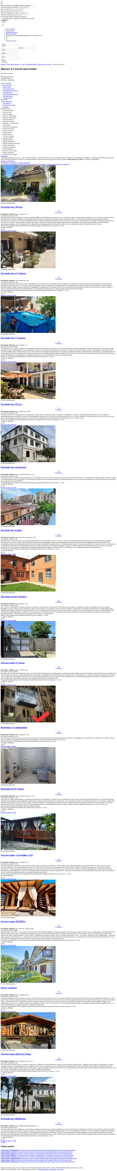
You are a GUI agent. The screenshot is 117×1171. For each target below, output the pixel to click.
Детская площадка (8, 121)
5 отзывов (58, 993)
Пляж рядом (7, 125)
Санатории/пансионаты (10, 94)
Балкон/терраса (7, 134)
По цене (5, 107)
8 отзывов (58, 343)
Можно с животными (9, 116)
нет (10, 162)
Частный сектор (8, 96)
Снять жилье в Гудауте (8, 1157)
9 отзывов (58, 279)
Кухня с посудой (8, 130)
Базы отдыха (7, 87)
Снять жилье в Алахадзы (9, 1161)
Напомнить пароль (20, 16)
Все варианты (7, 85)
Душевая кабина (8, 138)
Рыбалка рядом (7, 114)
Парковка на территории (10, 123)
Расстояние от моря (9, 105)
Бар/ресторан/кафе (8, 141)
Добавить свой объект (8, 161)
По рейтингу (7, 103)
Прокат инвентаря (8, 145)
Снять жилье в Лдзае (8, 1153)
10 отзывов (58, 212)
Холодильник (7, 132)
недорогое (26, 162)
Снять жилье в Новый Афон (10, 1158)
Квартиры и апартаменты (49, 1150)
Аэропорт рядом (8, 110)
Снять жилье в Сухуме (8, 1152)
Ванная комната (8, 140)
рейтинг (14, 162)
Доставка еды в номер (10, 151)
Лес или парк (7, 112)
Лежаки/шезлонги (8, 129)
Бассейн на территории (10, 127)
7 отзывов (58, 602)
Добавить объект (11, 41)
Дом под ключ (7, 98)
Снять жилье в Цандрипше (10, 1150)
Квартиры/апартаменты (10, 90)
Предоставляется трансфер (11, 143)
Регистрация (5, 16)
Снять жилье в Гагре (8, 1160)
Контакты (60, 1169)
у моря (20, 162)
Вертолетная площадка (10, 154)
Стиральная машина (9, 147)
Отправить (4, 20)
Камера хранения (8, 152)
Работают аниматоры (9, 118)
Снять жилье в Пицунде (9, 1155)
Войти (12, 16)
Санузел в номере (8, 136)
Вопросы (11, 32)
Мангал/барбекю (8, 149)
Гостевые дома (7, 92)
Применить (4, 156)
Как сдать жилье (11, 34)
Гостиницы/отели (8, 89)
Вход (10, 29)
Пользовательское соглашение (47, 1169)
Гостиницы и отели (25, 1150)
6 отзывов (58, 794)
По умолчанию (7, 101)
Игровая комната (8, 119)
